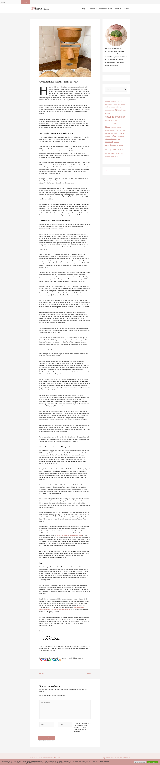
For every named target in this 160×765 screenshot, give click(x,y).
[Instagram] (45, 660)
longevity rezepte (121, 130)
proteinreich (109, 142)
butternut (123, 104)
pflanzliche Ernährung (111, 139)
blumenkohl (115, 104)
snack (120, 149)
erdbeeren (112, 107)
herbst (115, 123)
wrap (116, 156)
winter (112, 156)
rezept (108, 149)
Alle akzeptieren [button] (152, 762)
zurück (40, 674)
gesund (107, 113)
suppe (113, 153)
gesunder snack (109, 120)
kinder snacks (121, 123)
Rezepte (92, 8)
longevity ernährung (110, 130)
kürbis (107, 127)
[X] (48, 660)
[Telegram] (53, 660)
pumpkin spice (110, 145)
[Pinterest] (41, 660)
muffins (113, 136)
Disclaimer (57, 758)
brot (119, 104)
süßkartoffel (119, 153)
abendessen (113, 101)
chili (106, 107)
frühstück (118, 110)
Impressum (33, 758)
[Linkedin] (57, 660)
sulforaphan (107, 153)
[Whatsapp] (50, 660)
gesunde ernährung (115, 117)
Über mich (118, 8)
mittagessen (107, 136)
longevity (119, 127)
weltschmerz (107, 156)
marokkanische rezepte (117, 133)
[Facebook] (43, 660)
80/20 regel (107, 101)
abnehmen (119, 101)
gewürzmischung (108, 123)
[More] (60, 660)
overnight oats (120, 136)
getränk (117, 120)
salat (114, 149)
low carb (107, 133)
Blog (83, 8)
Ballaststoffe (108, 104)
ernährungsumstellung (109, 110)
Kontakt (126, 8)
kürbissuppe (113, 127)
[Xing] (55, 660)
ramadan (120, 145)
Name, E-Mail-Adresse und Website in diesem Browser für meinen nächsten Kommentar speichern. (82, 727)
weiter (90, 674)
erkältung (118, 107)
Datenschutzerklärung (45, 758)
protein (119, 139)
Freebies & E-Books (105, 8)
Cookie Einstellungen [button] (140, 762)
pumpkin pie (116, 142)
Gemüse (124, 110)
